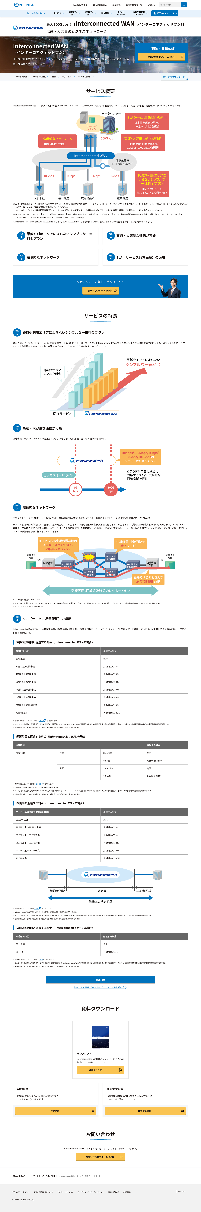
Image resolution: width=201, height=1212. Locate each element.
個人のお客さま (100, 4)
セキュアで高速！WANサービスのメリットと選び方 (99, 987)
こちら (41, 721)
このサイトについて (65, 1192)
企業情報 (116, 4)
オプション (66, 76)
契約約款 (55, 1111)
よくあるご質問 (83, 76)
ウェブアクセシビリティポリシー (91, 1192)
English (151, 4)
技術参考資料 (144, 1111)
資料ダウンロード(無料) (100, 290)
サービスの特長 (39, 76)
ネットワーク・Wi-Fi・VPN (44, 1176)
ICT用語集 (127, 1192)
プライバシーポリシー (21, 1192)
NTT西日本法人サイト (20, 1176)
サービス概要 (21, 76)
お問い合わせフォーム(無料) (162, 56)
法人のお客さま (80, 4)
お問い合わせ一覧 (134, 4)
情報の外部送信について (43, 1192)
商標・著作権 (113, 1192)
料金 (54, 76)
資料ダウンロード (176, 76)
